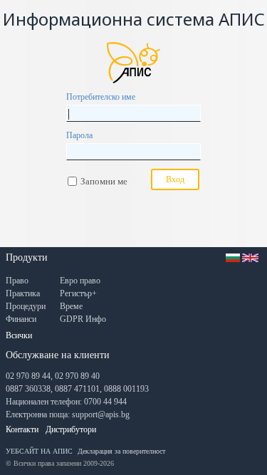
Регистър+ (78, 293)
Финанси (21, 319)
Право (17, 281)
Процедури (26, 306)
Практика (23, 293)
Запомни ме (103, 181)
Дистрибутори (71, 429)
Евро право (80, 281)
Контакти (22, 429)
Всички (19, 335)
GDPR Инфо (83, 319)
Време (71, 306)
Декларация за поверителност (121, 451)
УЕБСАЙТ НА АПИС (39, 451)
